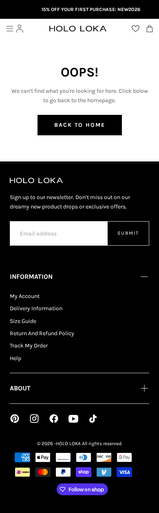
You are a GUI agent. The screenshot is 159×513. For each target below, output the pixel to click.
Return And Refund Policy (42, 333)
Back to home (79, 124)
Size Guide (23, 321)
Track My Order (29, 345)
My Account (25, 296)
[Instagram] (34, 419)
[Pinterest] (15, 419)
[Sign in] (19, 29)
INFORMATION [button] (31, 276)
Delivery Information (36, 308)
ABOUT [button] (20, 388)
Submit (128, 233)
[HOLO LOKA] (36, 180)
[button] (10, 29)
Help (15, 358)
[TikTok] (93, 419)
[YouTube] (73, 419)
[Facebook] (54, 419)
